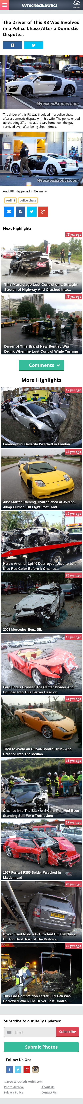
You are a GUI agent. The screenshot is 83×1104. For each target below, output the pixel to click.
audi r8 (10, 200)
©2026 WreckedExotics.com (23, 1081)
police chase (27, 200)
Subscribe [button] (67, 1031)
